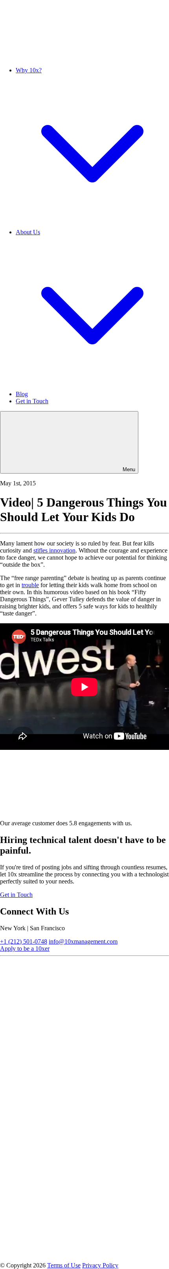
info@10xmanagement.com (83, 941)
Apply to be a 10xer (25, 948)
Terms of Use (64, 1265)
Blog (22, 394)
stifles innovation (54, 550)
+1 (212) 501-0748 (23, 941)
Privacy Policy (100, 1265)
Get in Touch (32, 401)
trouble (30, 585)
